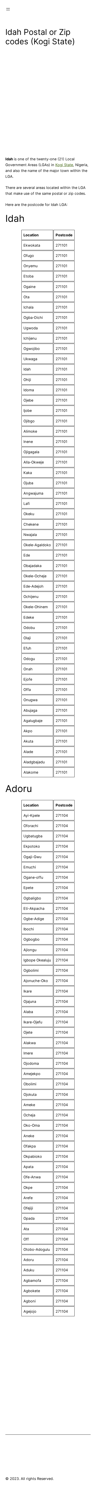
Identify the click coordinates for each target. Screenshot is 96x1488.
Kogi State (64, 165)
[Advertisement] (48, 103)
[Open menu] (8, 9)
